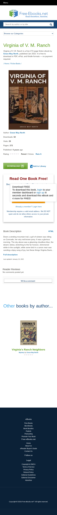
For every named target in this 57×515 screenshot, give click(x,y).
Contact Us (28, 451)
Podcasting (29, 434)
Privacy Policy (28, 470)
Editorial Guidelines (28, 475)
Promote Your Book (29, 436)
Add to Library (39, 166)
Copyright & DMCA (28, 464)
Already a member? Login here (29, 207)
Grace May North (10, 54)
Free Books (28, 423)
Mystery (21, 352)
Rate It (38, 154)
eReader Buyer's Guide (28, 448)
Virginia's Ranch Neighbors (28, 349)
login (39, 189)
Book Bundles (28, 428)
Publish (28, 431)
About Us (28, 446)
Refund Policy (28, 472)
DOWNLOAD (13, 166)
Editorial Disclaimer (28, 478)
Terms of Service (28, 467)
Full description (10, 255)
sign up (40, 192)
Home (28, 443)
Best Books (29, 426)
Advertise (28, 480)
